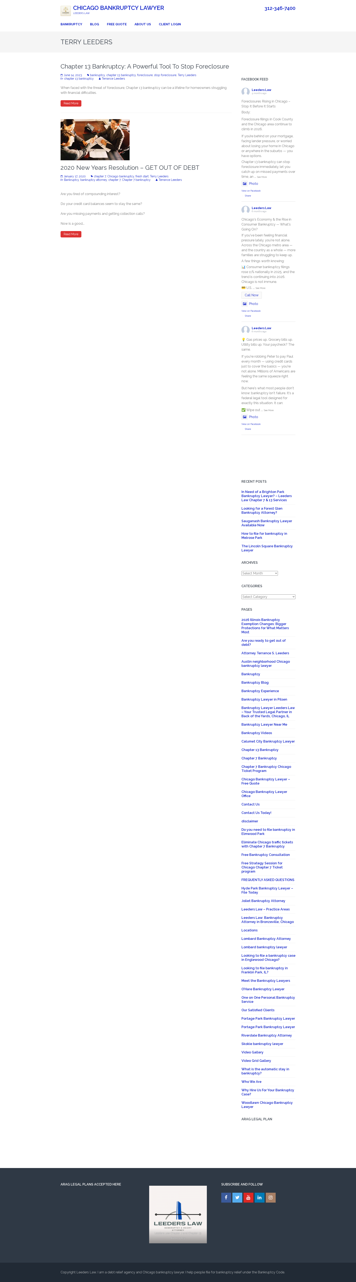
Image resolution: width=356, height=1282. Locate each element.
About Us (143, 24)
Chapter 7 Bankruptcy (259, 758)
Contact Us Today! (256, 813)
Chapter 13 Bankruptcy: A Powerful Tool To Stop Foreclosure (145, 66)
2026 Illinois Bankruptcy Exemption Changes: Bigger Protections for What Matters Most (265, 626)
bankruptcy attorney (93, 179)
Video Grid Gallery (256, 1061)
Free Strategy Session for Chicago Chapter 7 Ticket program (262, 867)
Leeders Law (261, 90)
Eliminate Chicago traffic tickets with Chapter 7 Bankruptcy (267, 844)
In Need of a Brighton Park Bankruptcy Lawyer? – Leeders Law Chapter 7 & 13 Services (266, 496)
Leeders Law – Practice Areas (265, 909)
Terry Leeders (187, 75)
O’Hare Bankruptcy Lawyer (263, 989)
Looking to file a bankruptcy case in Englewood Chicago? (268, 958)
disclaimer (249, 821)
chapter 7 (100, 176)
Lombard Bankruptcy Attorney (266, 939)
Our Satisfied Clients (257, 1010)
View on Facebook (251, 190)
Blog (94, 24)
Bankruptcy (71, 24)
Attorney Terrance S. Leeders (265, 653)
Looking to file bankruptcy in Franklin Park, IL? (264, 970)
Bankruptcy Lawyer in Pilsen (264, 699)
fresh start (142, 176)
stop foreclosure (165, 75)
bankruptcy (97, 75)
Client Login (170, 24)
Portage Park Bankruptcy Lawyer (268, 1018)
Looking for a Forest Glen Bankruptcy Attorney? (261, 511)
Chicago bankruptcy (120, 176)
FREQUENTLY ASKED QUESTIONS (267, 880)
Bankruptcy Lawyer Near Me (264, 724)
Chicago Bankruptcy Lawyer (118, 8)
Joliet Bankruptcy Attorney (263, 901)
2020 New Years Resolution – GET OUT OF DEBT (130, 167)
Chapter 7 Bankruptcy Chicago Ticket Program (266, 769)
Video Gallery (252, 1052)
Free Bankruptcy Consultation (265, 855)
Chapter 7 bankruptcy (136, 179)
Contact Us (250, 804)
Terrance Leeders (113, 78)
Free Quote (117, 24)
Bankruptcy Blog (255, 683)
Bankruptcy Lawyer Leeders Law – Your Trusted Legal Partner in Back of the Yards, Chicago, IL (268, 712)
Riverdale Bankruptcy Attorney (266, 1035)
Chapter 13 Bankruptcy (260, 750)
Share (248, 195)
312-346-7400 (280, 8)
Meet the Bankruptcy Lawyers (265, 981)
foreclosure (145, 75)
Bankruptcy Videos (256, 733)
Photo (253, 184)
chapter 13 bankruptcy (121, 75)
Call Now (252, 295)
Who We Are (251, 1082)
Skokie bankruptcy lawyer (262, 1044)
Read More (71, 103)
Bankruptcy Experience (260, 691)
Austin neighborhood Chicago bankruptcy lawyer (265, 664)
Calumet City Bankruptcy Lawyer (268, 741)
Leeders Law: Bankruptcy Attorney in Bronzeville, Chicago (267, 920)
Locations (249, 930)
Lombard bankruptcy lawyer (264, 947)
